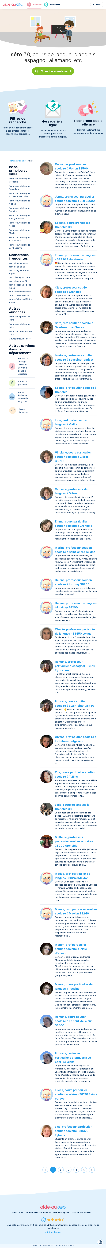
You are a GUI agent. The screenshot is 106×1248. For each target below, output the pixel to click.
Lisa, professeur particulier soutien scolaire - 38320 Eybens (73, 1131)
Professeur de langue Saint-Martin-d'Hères (19, 195)
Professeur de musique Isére (20, 333)
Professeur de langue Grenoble (19, 180)
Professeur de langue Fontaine (19, 209)
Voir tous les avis (53, 1232)
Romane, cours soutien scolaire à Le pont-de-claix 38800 (73, 1021)
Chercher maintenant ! (56, 71)
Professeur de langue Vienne (19, 202)
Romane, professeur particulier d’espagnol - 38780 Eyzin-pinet (76, 666)
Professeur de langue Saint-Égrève (19, 246)
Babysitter (22, 401)
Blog (14, 1212)
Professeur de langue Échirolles (19, 187)
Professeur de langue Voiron (19, 224)
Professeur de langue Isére (19, 325)
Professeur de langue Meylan (19, 231)
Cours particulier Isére (20, 338)
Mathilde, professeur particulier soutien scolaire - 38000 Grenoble (74, 841)
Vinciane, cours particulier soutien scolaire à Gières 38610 (73, 457)
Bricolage (22, 374)
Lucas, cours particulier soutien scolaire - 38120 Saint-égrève (76, 1094)
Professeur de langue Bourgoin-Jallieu (19, 217)
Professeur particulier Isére (19, 318)
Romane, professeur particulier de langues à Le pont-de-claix (73, 1058)
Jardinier (22, 364)
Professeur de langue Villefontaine (19, 239)
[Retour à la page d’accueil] (13, 4)
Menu (98, 4)
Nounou (21, 392)
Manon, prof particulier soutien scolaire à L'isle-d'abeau (71, 949)
